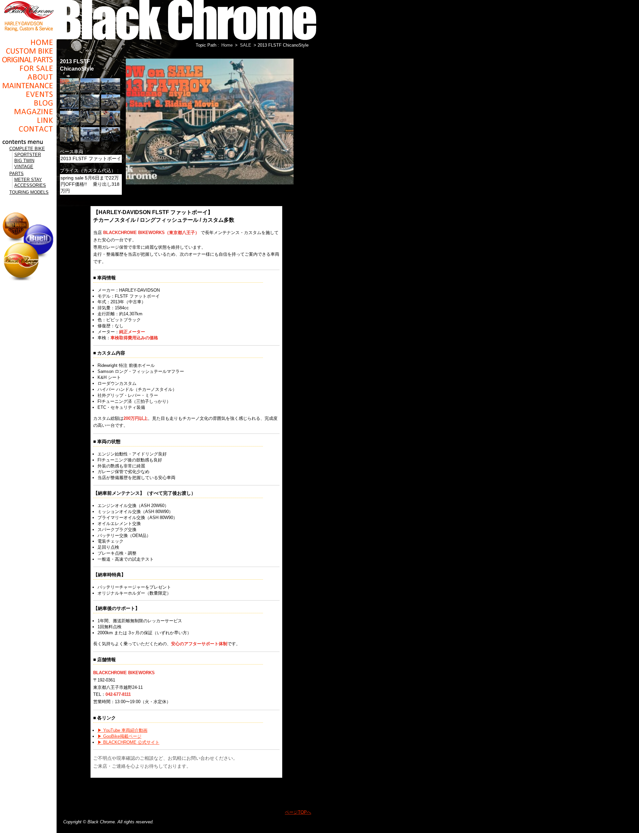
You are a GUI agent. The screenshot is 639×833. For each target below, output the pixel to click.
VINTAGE (23, 166)
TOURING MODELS (29, 192)
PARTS (16, 173)
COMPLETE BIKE (27, 148)
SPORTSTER (27, 154)
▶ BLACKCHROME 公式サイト (128, 742)
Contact (28, 129)
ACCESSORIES (30, 185)
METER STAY (28, 179)
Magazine (28, 111)
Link (28, 120)
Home (28, 42)
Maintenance (28, 85)
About (28, 77)
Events (28, 94)
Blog (28, 103)
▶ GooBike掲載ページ (119, 736)
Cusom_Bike (28, 51)
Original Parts (28, 59)
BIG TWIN (24, 160)
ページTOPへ (298, 812)
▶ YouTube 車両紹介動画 (122, 730)
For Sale (28, 68)
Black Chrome (28, 15)
